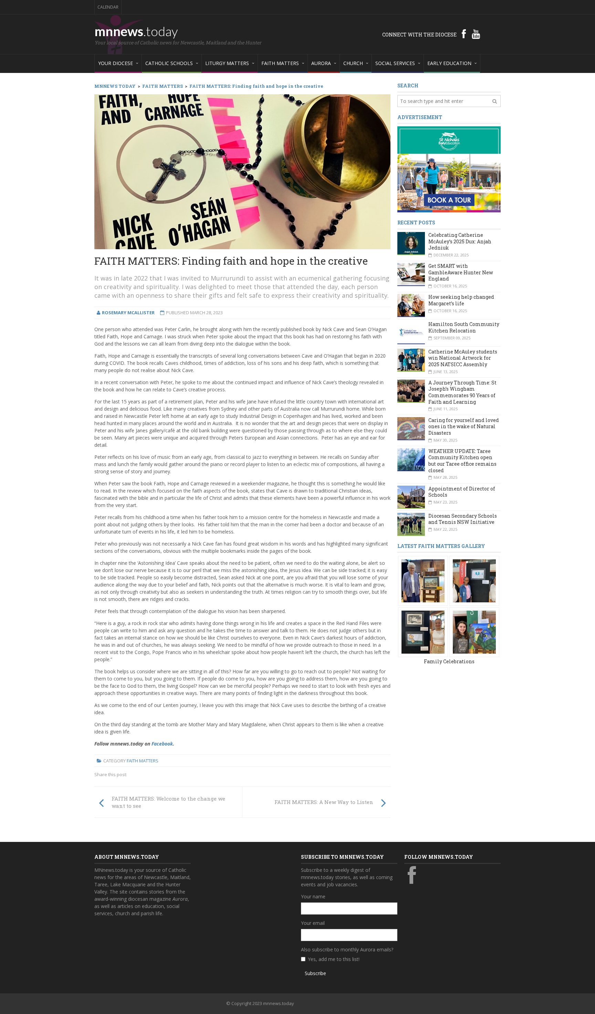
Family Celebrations (449, 661)
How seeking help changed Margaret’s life (461, 300)
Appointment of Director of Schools (461, 491)
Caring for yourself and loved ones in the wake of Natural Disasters (463, 426)
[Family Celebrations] (423, 580)
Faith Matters (142, 761)
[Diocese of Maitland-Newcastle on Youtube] (476, 33)
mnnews (136, 31)
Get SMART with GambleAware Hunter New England (460, 272)
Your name (313, 896)
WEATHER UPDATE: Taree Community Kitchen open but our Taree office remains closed (462, 461)
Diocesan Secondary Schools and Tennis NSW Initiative (462, 519)
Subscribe (315, 973)
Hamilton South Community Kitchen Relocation (463, 327)
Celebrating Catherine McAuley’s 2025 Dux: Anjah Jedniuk (459, 241)
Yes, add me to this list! (333, 959)
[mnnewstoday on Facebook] (464, 33)
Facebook (162, 743)
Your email (313, 923)
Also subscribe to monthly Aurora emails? (347, 949)
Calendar (107, 7)
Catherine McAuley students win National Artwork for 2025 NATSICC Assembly (462, 358)
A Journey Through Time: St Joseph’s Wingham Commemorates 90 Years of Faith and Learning (462, 392)
